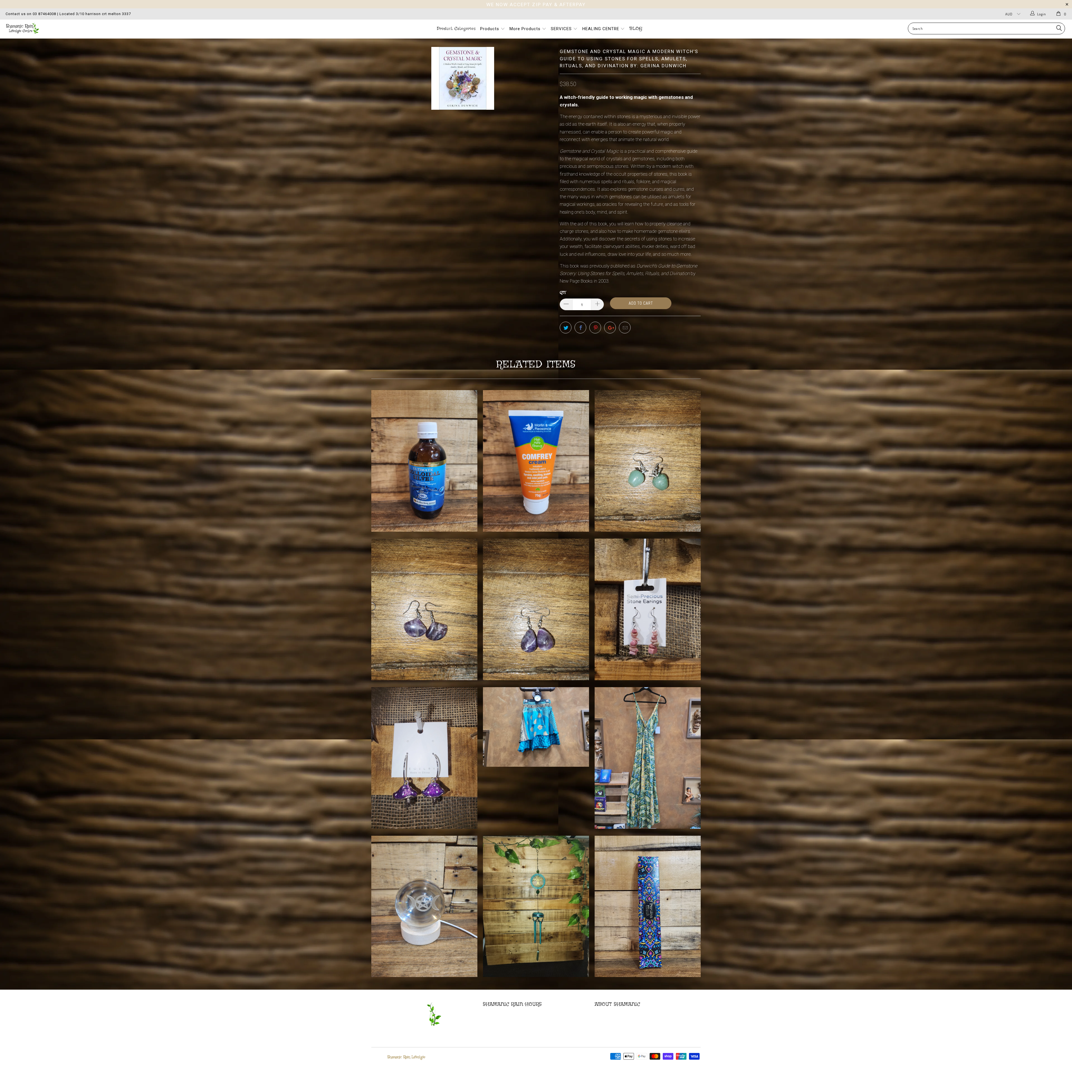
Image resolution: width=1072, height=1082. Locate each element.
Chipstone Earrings (648, 609)
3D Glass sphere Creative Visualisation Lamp (424, 906)
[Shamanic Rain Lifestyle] (88, 28)
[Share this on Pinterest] (595, 327)
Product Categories (456, 29)
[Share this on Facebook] (580, 327)
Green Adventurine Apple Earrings (648, 461)
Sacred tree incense (648, 906)
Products (490, 28)
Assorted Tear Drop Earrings (536, 609)
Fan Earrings (424, 609)
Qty (563, 292)
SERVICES (562, 28)
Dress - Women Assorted (648, 758)
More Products (525, 28)
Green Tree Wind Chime (536, 906)
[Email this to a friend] (625, 327)
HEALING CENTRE (601, 28)
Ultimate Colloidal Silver (424, 461)
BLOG (636, 29)
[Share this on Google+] (610, 327)
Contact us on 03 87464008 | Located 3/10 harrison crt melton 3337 (68, 14)
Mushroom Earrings (424, 758)
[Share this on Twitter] (565, 327)
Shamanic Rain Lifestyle (406, 1057)
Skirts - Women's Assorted (536, 727)
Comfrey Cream (536, 461)
